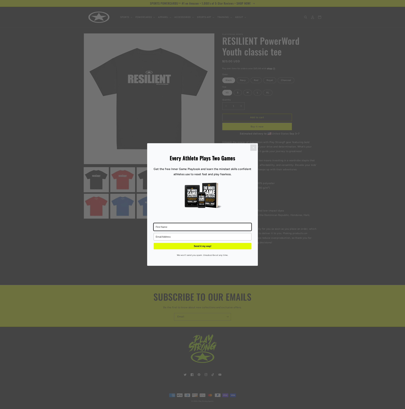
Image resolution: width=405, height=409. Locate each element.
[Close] (253, 147)
